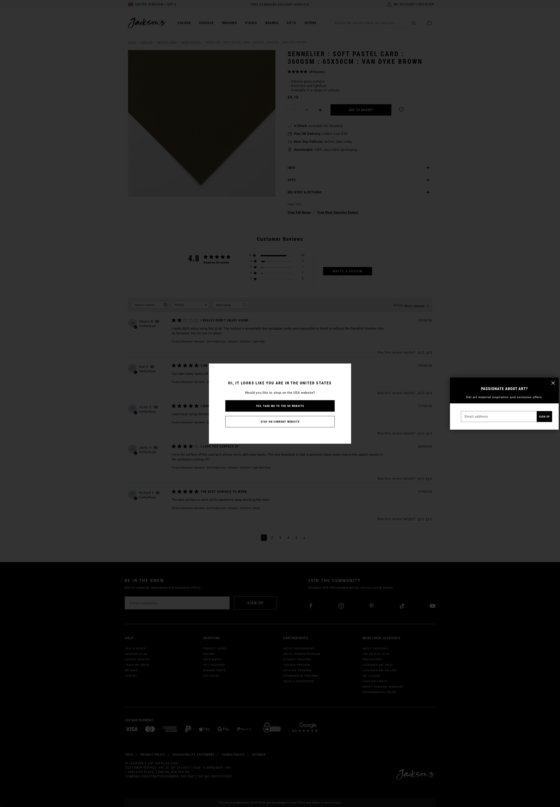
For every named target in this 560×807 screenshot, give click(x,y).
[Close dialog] (553, 383)
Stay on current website (280, 421)
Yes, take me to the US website (280, 405)
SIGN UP (544, 416)
